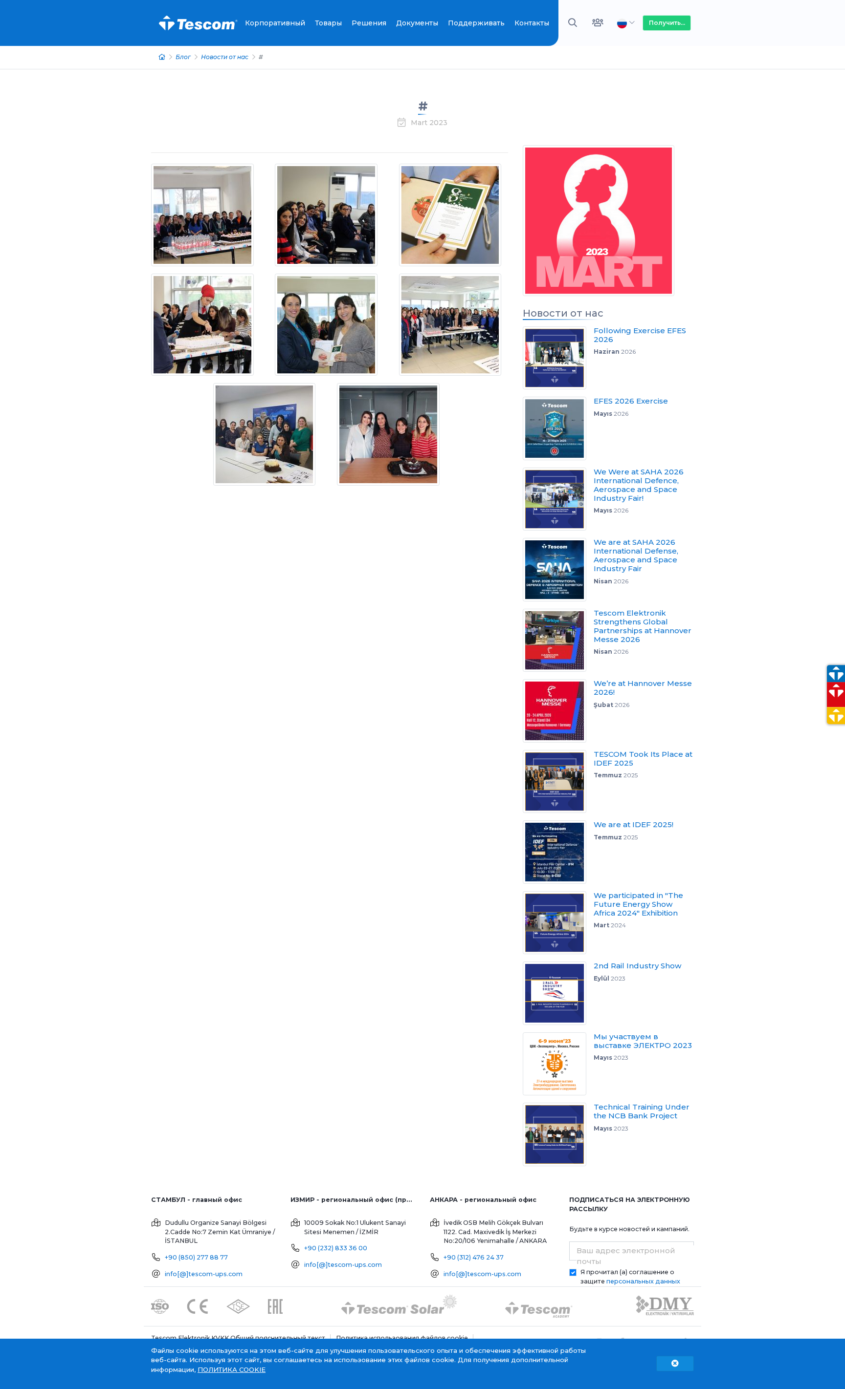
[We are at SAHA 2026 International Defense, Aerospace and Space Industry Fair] (558, 569)
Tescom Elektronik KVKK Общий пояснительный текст (238, 1338)
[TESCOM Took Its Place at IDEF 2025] (558, 781)
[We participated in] (558, 923)
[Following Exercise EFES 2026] (558, 358)
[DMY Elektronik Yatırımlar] (665, 1305)
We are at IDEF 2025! (633, 824)
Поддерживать (476, 23)
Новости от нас (224, 57)
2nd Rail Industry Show (637, 965)
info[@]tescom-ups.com (204, 1274)
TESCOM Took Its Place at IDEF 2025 (643, 758)
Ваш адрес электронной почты (626, 1256)
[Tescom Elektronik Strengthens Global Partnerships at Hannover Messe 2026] (558, 640)
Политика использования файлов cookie (402, 1338)
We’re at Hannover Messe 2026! (643, 688)
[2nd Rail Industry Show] (558, 993)
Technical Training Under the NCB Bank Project (641, 1111)
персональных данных (643, 1281)
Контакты (531, 23)
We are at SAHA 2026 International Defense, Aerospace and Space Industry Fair (636, 555)
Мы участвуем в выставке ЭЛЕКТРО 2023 (643, 1041)
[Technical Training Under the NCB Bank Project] (558, 1134)
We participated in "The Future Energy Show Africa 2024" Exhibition (638, 904)
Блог (183, 57)
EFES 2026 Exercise (631, 401)
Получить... (667, 22)
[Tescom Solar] (399, 1305)
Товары (328, 23)
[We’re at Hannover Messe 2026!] (558, 711)
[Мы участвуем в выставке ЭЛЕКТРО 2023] (558, 1064)
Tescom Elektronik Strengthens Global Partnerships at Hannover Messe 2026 (642, 626)
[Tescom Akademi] (539, 1305)
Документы (417, 23)
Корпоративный (275, 23)
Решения (369, 23)
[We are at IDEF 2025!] (558, 852)
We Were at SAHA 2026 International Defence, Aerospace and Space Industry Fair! (639, 485)
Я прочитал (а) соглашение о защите (630, 1276)
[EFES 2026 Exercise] (558, 428)
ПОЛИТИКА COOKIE (232, 1369)
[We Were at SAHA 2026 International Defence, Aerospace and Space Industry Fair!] (558, 499)
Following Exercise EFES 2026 (640, 335)
